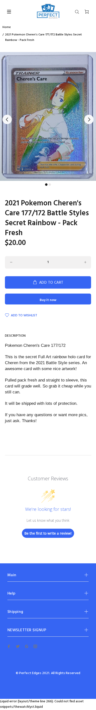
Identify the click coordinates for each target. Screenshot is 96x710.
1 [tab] (46, 184)
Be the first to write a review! (48, 533)
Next (89, 119)
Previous (7, 119)
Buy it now (48, 300)
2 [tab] (49, 184)
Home (6, 27)
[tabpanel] (48, 116)
